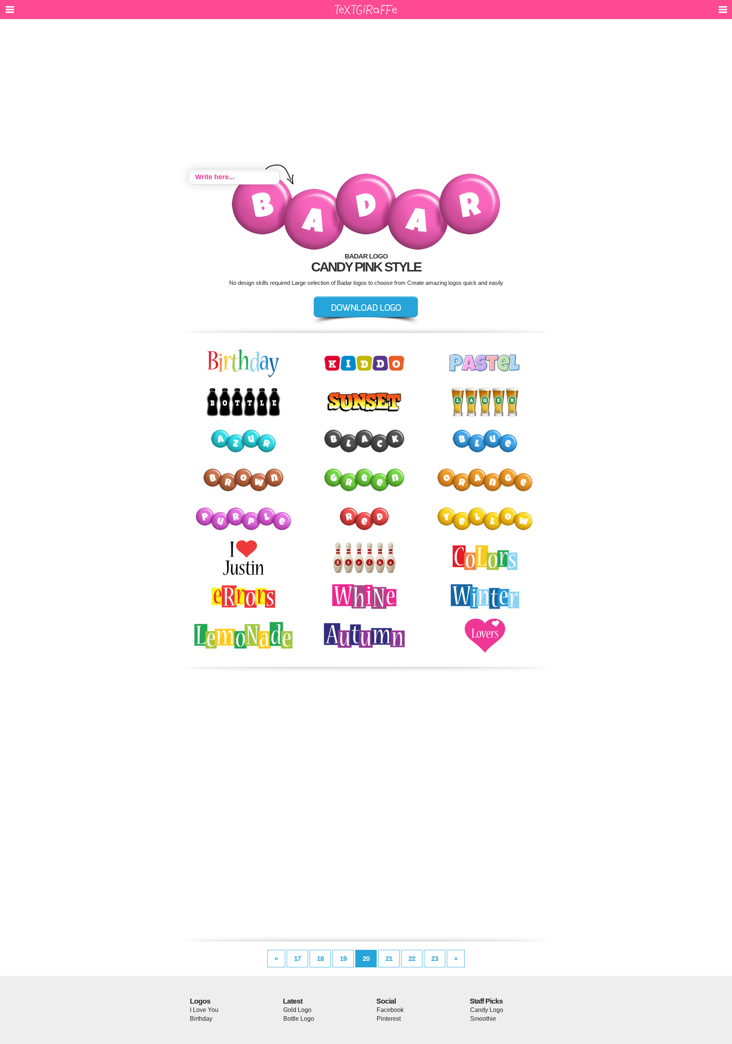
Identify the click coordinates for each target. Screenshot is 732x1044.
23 (434, 958)
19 (343, 958)
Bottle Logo (298, 1018)
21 (388, 958)
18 (320, 958)
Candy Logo (486, 1010)
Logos (200, 1001)
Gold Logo (297, 1010)
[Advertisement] (366, 95)
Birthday (201, 1018)
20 (366, 958)
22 (411, 958)
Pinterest (389, 1018)
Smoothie (483, 1018)
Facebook (390, 1010)
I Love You (204, 1010)
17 (297, 958)
